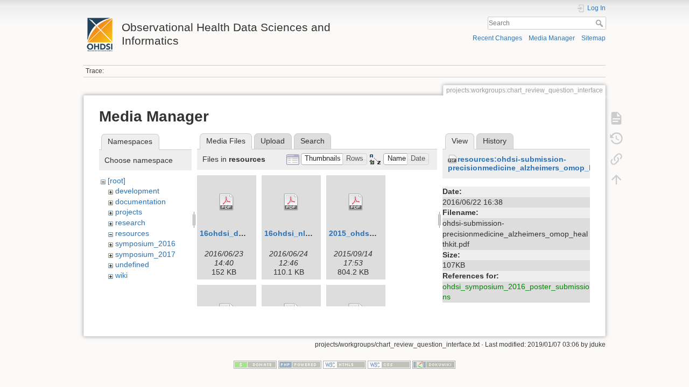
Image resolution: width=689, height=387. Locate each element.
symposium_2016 (145, 243)
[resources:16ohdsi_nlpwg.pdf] (291, 202)
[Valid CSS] (389, 364)
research (130, 222)
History (495, 141)
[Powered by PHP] (299, 364)
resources (132, 233)
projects (128, 211)
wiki (121, 275)
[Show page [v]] (616, 118)
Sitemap (593, 38)
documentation (140, 201)
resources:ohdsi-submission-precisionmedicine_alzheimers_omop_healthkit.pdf (542, 164)
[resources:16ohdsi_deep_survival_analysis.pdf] (227, 202)
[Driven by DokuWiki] (433, 364)
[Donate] (255, 364)
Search (600, 23)
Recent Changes (497, 38)
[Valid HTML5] (344, 364)
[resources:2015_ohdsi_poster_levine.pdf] (356, 202)
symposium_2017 (145, 254)
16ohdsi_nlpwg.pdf (299, 233)
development (137, 191)
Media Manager (552, 38)
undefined (132, 264)
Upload (273, 141)
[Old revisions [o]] (616, 138)
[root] (116, 180)
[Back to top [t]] (616, 179)
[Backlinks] (616, 159)
